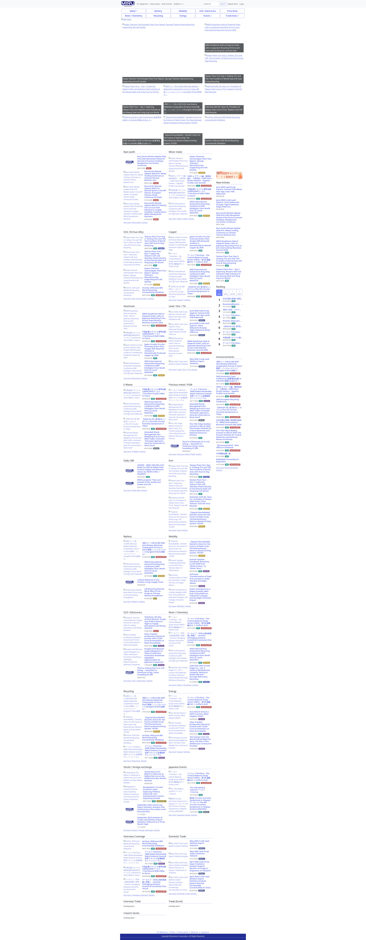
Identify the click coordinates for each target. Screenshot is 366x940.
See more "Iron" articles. (178, 530)
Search (223, 4)
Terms (172, 932)
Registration (233, 4)
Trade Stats (231, 15)
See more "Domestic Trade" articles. (183, 894)
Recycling (158, 15)
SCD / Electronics (207, 11)
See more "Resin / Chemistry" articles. (184, 685)
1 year (239, 292)
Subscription (155, 4)
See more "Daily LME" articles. (135, 490)
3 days (219, 292)
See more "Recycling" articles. (135, 761)
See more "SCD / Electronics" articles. (138, 681)
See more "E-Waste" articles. (135, 451)
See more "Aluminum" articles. (136, 378)
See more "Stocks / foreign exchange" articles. (142, 830)
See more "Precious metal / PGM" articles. (185, 454)
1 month (232, 292)
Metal (133, 11)
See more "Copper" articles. (180, 300)
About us (194, 932)
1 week (226, 292)
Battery (158, 11)
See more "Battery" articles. (134, 601)
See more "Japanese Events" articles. (183, 815)
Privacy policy (182, 932)
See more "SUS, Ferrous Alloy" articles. (139, 298)
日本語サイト (179, 4)
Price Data (232, 11)
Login (241, 4)
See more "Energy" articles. (179, 752)
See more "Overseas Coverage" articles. (139, 895)
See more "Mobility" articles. (180, 606)
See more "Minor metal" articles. (181, 219)
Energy (183, 15)
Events (206, 15)
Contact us (205, 932)
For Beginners (142, 4)
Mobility (183, 11)
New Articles (167, 4)
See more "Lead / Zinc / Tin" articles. (183, 369)
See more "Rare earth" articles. (136, 222)
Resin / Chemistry (133, 15)
